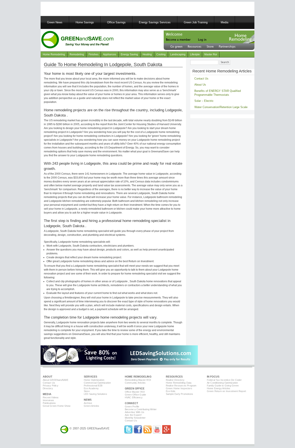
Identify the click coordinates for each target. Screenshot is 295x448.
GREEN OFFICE (134, 388)
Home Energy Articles (218, 388)
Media (224, 22)
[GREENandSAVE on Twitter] (128, 432)
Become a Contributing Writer (141, 409)
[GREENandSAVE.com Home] (64, 428)
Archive (88, 403)
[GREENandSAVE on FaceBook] (138, 432)
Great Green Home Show (56, 406)
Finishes (93, 54)
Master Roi (210, 54)
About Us (200, 84)
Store (210, 46)
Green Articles (91, 406)
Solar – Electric (204, 100)
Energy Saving (129, 54)
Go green (176, 46)
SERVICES (90, 376)
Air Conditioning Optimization (222, 382)
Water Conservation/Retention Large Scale (220, 107)
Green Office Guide (135, 394)
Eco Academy (91, 388)
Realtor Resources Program (181, 385)
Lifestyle (195, 54)
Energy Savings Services (155, 22)
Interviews (48, 400)
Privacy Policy (50, 385)
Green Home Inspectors (179, 388)
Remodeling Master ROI (138, 380)
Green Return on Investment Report (226, 391)
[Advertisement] (95, 8)
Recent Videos (51, 397)
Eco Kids (171, 391)
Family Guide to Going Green (223, 385)
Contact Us (201, 78)
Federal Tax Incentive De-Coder (224, 380)
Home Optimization (94, 380)
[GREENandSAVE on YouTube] (157, 432)
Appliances (109, 54)
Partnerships (227, 46)
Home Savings (85, 22)
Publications (49, 403)
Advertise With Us (134, 412)
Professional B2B (93, 385)
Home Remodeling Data (179, 382)
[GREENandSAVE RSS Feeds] (147, 432)
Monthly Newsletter (135, 417)
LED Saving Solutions (95, 394)
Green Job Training (196, 22)
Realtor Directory (175, 380)
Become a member (178, 39)
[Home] (77, 40)
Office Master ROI (135, 392)
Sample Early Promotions (179, 394)
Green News (54, 22)
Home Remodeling (54, 54)
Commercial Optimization (97, 382)
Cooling (161, 54)
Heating (147, 54)
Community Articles (135, 382)
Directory (48, 388)
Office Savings (116, 22)
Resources (194, 46)
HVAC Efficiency (134, 397)
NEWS (88, 399)
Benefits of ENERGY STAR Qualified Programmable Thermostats (217, 92)
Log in (202, 39)
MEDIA (47, 394)
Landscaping (178, 54)
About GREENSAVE (55, 380)
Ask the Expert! (133, 415)
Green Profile (132, 406)
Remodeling (77, 54)
